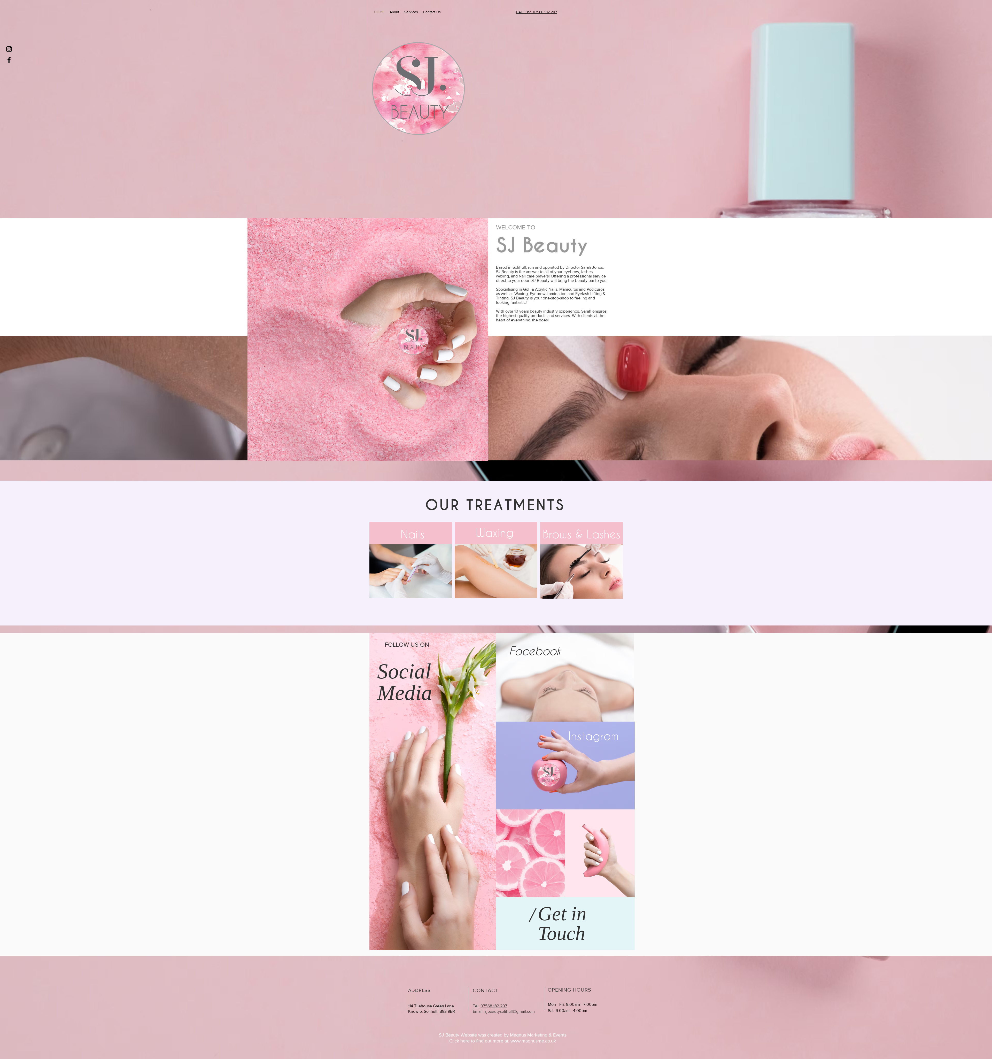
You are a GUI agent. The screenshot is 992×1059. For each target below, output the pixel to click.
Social (404, 671)
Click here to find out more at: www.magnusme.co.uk (502, 1040)
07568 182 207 (494, 1006)
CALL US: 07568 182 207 (536, 12)
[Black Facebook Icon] (9, 60)
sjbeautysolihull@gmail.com (510, 1011)
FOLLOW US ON (407, 644)
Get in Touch (562, 923)
